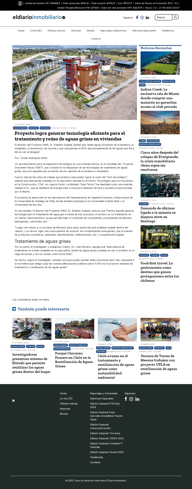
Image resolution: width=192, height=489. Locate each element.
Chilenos (144, 255)
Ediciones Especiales (143, 30)
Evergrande (153, 141)
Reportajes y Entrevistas (113, 30)
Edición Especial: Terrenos (105, 433)
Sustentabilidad (62, 349)
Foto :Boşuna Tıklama (150, 81)
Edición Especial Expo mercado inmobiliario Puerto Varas (106, 416)
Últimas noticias (56, 30)
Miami (142, 85)
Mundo (90, 30)
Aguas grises (20, 128)
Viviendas (45, 128)
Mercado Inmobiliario (150, 144)
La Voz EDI (36, 30)
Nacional (76, 30)
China (142, 141)
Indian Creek (168, 81)
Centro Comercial (78, 345)
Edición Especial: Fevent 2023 (107, 452)
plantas (30, 346)
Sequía (40, 346)
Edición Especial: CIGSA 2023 (107, 438)
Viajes (164, 255)
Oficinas (144, 204)
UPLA (168, 348)
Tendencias (168, 30)
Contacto (96, 38)
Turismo (155, 255)
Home (21, 30)
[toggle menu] (155, 30)
